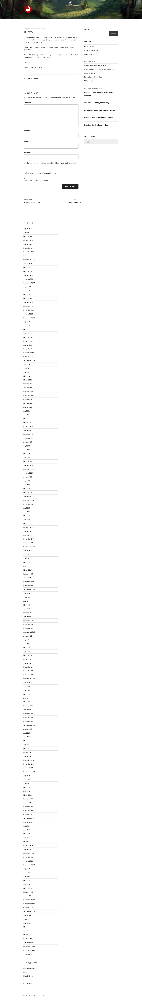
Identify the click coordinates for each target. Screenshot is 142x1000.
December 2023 (28, 306)
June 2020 (27, 450)
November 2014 (28, 671)
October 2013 (28, 721)
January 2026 (28, 244)
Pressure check (89, 73)
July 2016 (26, 597)
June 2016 (26, 601)
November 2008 (29, 950)
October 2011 (28, 814)
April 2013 (26, 744)
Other (25, 980)
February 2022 (28, 384)
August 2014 (27, 682)
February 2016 (28, 613)
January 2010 (28, 896)
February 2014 (28, 706)
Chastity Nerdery (29, 968)
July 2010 (26, 873)
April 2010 (26, 884)
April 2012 (26, 791)
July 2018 (26, 508)
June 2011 (26, 830)
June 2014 (26, 690)
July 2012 (26, 779)
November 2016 (28, 585)
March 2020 (27, 461)
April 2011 (26, 838)
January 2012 (27, 803)
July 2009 (26, 919)
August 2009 (27, 915)
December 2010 (28, 853)
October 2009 (28, 907)
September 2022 (29, 360)
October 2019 (28, 473)
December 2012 (28, 760)
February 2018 (28, 527)
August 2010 (27, 869)
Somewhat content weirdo (93, 77)
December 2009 (29, 900)
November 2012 (28, 764)
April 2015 (26, 651)
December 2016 (28, 581)
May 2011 (26, 834)
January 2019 (27, 496)
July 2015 (26, 640)
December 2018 (28, 500)
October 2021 (28, 399)
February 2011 (28, 845)
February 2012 (28, 799)
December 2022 (28, 349)
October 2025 (28, 256)
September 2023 (29, 318)
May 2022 (26, 376)
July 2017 (26, 554)
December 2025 (28, 248)
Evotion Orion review (99, 125)
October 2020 (28, 438)
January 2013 (27, 756)
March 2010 (27, 888)
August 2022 (27, 364)
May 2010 (26, 880)
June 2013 (26, 737)
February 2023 (28, 341)
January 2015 (27, 663)
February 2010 (28, 892)
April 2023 (26, 333)
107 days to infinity (90, 81)
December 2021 (28, 391)
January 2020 (28, 465)
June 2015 (26, 644)
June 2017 (26, 558)
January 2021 (27, 430)
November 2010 (29, 857)
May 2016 (26, 605)
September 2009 (29, 911)
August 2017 (27, 550)
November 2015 (28, 624)
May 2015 (26, 647)
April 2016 (26, 609)
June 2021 (26, 415)
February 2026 (28, 240)
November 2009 (29, 904)
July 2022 (26, 368)
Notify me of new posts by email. (36, 180)
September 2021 (29, 403)
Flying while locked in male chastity (95, 65)
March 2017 (27, 570)
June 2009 (27, 923)
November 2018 (28, 504)
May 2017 (26, 562)
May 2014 (26, 694)
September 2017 (29, 547)
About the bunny (89, 46)
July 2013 (26, 733)
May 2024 (26, 294)
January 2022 (27, 388)
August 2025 (27, 263)
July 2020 (26, 446)
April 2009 (27, 931)
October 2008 (28, 954)
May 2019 (26, 488)
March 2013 (27, 748)
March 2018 (27, 523)
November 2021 (28, 395)
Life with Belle (33, 78)
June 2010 (26, 876)
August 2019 (27, 477)
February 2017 (28, 574)
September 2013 (29, 725)
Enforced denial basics (91, 50)
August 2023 (27, 322)
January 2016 (27, 616)
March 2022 (27, 380)
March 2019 (27, 492)
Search (86, 29)
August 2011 (27, 822)
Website (27, 152)
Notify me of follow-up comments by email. (40, 173)
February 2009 (28, 938)
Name (27, 131)
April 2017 (26, 566)
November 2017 (28, 539)
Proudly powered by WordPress (33, 995)
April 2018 (26, 519)
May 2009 (26, 927)
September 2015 (29, 632)
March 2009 (27, 935)
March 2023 (27, 337)
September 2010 (29, 865)
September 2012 (29, 772)
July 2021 (26, 411)
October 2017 (28, 543)
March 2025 (27, 271)
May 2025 (26, 267)
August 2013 (27, 729)
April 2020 (26, 457)
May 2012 (26, 787)
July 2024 (26, 291)
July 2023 (26, 326)
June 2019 (26, 485)
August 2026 (27, 229)
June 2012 (26, 783)
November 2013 (28, 717)
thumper (41, 29)
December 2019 (28, 469)
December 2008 (29, 946)
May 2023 (26, 329)
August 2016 (27, 593)
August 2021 (27, 407)
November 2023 (29, 310)
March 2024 (27, 298)
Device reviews (89, 54)
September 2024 (29, 283)
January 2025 (28, 275)
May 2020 (26, 453)
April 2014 (26, 698)
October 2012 (28, 768)
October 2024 (28, 279)
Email (27, 141)
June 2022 (26, 372)
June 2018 (26, 512)
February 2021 (28, 426)
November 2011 (28, 810)
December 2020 (29, 434)
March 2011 (27, 841)
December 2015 (28, 620)
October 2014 (28, 675)
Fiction (25, 972)
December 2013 (28, 713)
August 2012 (27, 776)
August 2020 (27, 442)
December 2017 (28, 535)
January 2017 (27, 578)
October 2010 (28, 861)
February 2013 (28, 752)
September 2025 (29, 260)
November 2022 (28, 353)
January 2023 (28, 345)
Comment (28, 102)
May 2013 (26, 741)
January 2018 (27, 531)
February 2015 (28, 659)
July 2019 (26, 481)
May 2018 (26, 516)
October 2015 (28, 628)
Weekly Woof (27, 984)
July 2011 (26, 826)
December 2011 (28, 807)
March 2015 (27, 655)
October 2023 (28, 314)
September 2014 (29, 678)
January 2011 (27, 849)
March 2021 (27, 422)
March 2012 (27, 795)
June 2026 (26, 232)
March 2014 (27, 702)
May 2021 (26, 419)
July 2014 (26, 686)
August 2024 (27, 287)
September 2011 (29, 818)
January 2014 (27, 710)
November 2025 (29, 252)
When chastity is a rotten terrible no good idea (99, 69)
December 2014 (28, 667)
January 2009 (28, 942)
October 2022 (28, 357)
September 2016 (29, 589)
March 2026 (27, 236)
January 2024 (28, 302)
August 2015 (27, 636)
